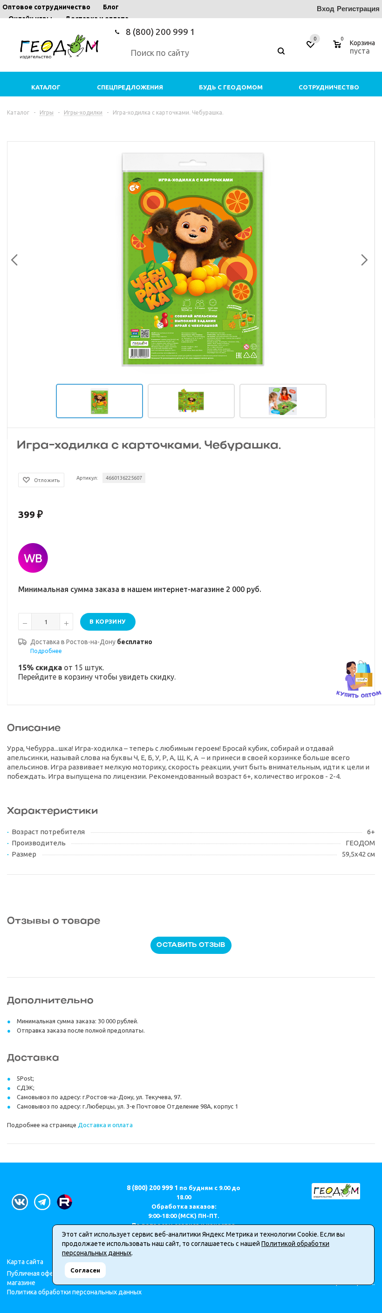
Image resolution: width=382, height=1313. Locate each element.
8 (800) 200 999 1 (160, 32)
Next (362, 258)
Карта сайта (25, 1261)
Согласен (85, 1270)
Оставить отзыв (191, 945)
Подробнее (46, 651)
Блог (111, 7)
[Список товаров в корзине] (355, 49)
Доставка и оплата (105, 1125)
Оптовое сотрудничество (46, 7)
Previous (13, 258)
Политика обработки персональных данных (74, 1292)
